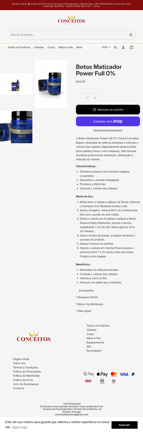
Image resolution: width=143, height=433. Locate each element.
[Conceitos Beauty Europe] (71, 20)
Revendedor (94, 350)
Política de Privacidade (27, 371)
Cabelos (91, 329)
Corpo (90, 334)
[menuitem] (79, 47)
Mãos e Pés (94, 338)
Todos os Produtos (98, 325)
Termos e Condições (25, 367)
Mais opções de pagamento (108, 130)
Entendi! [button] (124, 424)
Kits (89, 346)
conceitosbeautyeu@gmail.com (71, 414)
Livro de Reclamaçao (26, 384)
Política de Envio (23, 379)
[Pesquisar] (131, 35)
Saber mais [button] (19, 427)
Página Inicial (21, 359)
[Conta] (123, 47)
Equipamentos (95, 342)
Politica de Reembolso (26, 375)
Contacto (18, 388)
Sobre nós (19, 363)
